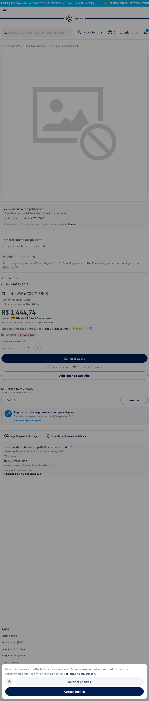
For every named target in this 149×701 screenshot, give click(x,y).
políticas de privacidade (80, 674)
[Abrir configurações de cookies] (9, 681)
